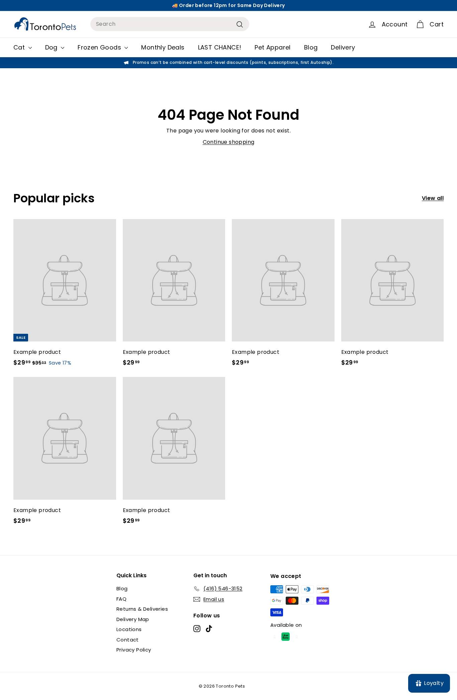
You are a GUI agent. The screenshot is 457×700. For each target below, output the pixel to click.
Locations (129, 629)
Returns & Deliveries (142, 608)
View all (433, 198)
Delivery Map (132, 619)
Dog (52, 47)
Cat (20, 47)
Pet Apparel (272, 47)
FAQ (121, 598)
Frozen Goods (100, 47)
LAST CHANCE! (220, 47)
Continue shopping (229, 142)
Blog (311, 47)
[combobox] (169, 24)
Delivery (343, 47)
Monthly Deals (162, 47)
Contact (127, 639)
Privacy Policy (133, 649)
